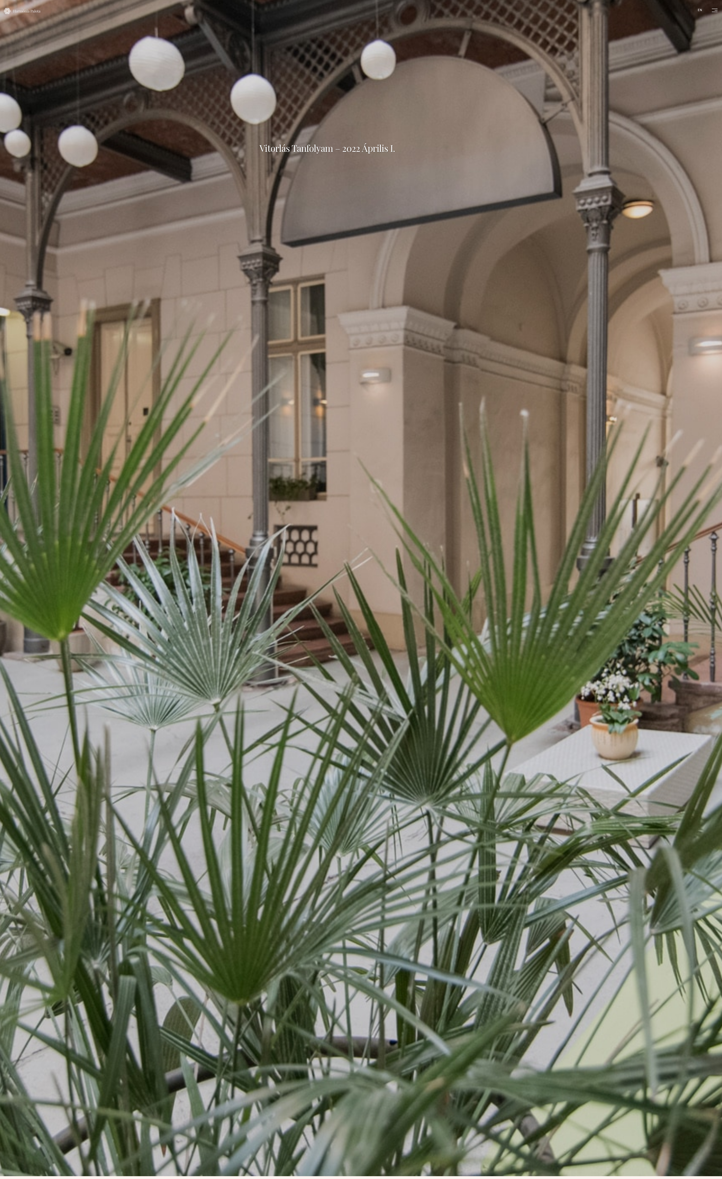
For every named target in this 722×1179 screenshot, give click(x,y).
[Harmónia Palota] (22, 11)
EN (700, 10)
